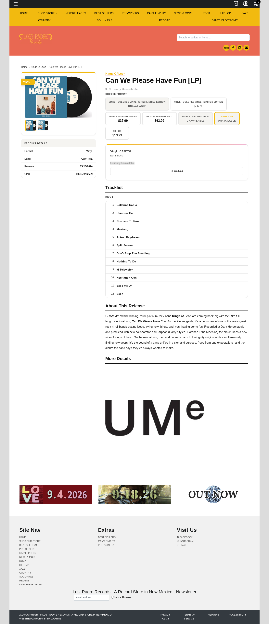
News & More (183, 13)
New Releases (76, 13)
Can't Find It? (156, 13)
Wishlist (178, 171)
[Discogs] (226, 47)
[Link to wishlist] (236, 4)
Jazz (245, 13)
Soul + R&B (104, 20)
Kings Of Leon (38, 67)
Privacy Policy (165, 616)
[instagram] (239, 47)
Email (183, 545)
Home (24, 67)
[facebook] (233, 47)
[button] (47, 13)
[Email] (246, 47)
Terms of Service (189, 616)
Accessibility (237, 614)
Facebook (186, 537)
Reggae (164, 20)
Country (44, 20)
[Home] (35, 38)
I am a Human (122, 597)
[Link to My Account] (246, 4)
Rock (206, 13)
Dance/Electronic (225, 20)
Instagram (186, 541)
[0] (256, 5)
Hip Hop (225, 13)
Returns (213, 614)
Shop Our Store (30, 541)
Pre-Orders (130, 13)
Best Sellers (104, 13)
